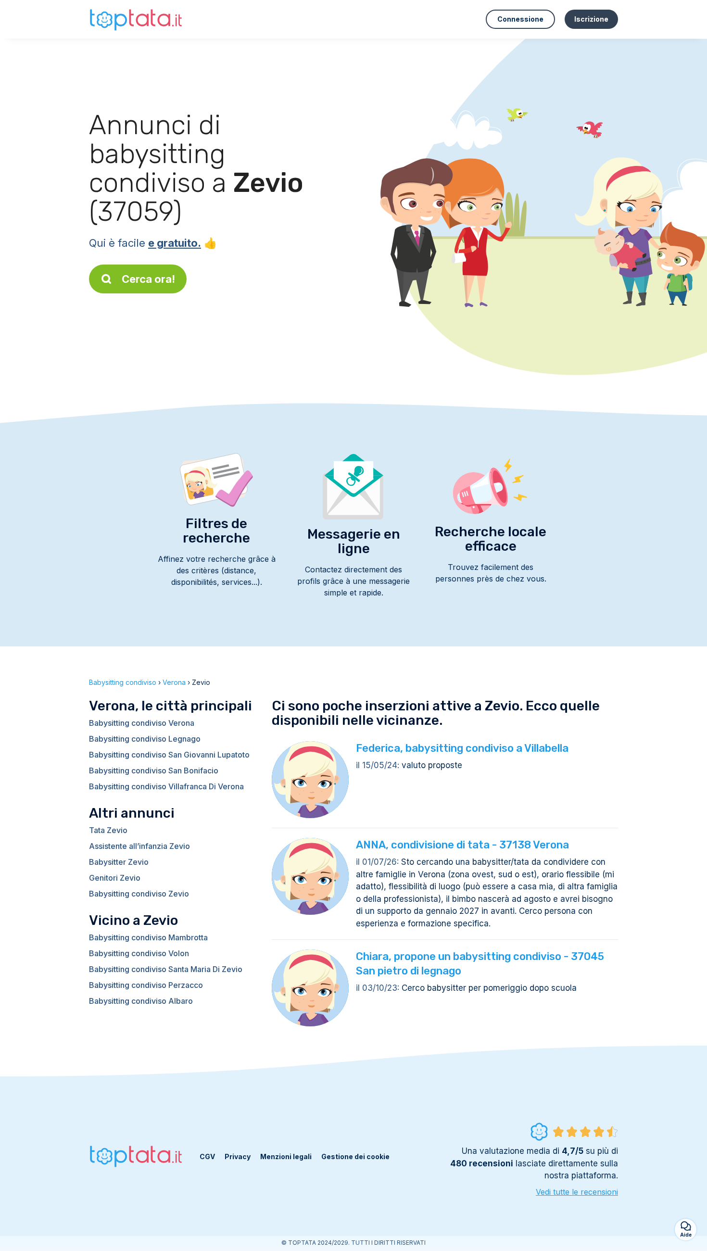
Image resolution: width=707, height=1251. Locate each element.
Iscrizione (591, 19)
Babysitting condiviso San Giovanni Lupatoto (169, 754)
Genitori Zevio (114, 878)
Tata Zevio (108, 830)
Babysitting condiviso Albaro (141, 1001)
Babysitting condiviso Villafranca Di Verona (166, 786)
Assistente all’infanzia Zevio (139, 846)
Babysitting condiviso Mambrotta (148, 937)
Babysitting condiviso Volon (139, 953)
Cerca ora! (148, 279)
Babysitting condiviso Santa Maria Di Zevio (165, 969)
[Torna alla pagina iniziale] (137, 19)
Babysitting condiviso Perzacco (146, 985)
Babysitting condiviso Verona (141, 723)
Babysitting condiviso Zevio (139, 893)
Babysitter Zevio (119, 862)
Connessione (520, 19)
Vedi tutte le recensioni (577, 1192)
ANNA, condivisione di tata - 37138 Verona (462, 844)
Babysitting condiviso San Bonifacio (153, 770)
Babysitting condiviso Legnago (145, 739)
